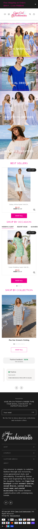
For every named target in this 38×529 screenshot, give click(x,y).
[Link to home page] (19, 436)
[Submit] (33, 412)
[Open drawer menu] (5, 14)
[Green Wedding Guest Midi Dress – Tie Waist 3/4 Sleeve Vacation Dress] (19, 247)
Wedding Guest (8, 227)
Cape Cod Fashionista (22, 511)
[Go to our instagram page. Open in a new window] (11, 503)
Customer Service (10, 459)
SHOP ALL (19, 216)
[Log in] (9, 14)
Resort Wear (22, 227)
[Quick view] (14, 210)
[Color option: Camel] (35, 204)
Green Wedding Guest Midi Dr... (19, 267)
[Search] (30, 14)
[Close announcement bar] (35, 4)
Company (7, 453)
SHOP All (19, 280)
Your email (7, 413)
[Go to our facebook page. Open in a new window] (6, 503)
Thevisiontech (15, 516)
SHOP (5, 447)
